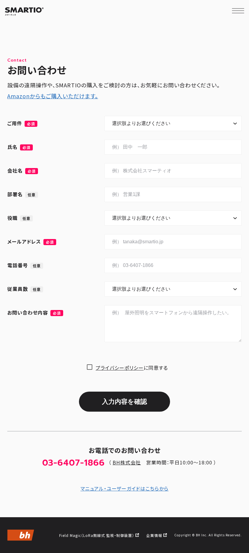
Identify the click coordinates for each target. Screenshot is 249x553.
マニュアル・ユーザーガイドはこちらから (124, 488)
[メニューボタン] (238, 10)
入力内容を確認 (124, 401)
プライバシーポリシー (120, 367)
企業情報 (154, 535)
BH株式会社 (127, 462)
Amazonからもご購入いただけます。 (52, 96)
